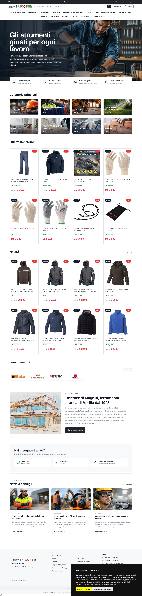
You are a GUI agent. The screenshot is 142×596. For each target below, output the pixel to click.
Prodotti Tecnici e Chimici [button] (104, 12)
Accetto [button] (79, 589)
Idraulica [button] (55, 17)
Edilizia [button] (75, 17)
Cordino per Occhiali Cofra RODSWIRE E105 (84, 229)
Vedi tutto (128, 143)
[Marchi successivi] (130, 369)
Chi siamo (80, 558)
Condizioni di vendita (83, 561)
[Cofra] (56, 376)
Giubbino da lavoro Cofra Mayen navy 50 (55, 180)
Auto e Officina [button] (125, 12)
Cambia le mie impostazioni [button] (103, 589)
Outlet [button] (65, 17)
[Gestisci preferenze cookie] (1, 595)
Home (54, 558)
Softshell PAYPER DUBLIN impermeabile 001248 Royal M (115, 339)
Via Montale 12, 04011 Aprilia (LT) (22, 567)
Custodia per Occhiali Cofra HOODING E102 (116, 229)
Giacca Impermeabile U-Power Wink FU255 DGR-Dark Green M (22, 290)
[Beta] (18, 376)
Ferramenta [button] (42, 17)
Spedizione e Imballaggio (60, 568)
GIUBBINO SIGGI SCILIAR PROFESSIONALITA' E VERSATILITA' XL (23, 339)
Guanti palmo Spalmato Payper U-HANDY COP (117, 180)
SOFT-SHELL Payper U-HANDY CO (22, 229)
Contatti (54, 561)
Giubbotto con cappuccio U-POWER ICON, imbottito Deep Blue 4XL (86, 291)
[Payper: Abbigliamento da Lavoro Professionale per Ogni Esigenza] (75, 376)
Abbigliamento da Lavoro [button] (39, 12)
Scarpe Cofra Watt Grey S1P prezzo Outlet (84, 180)
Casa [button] (88, 12)
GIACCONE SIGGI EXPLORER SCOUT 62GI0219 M (117, 290)
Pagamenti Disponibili (59, 565)
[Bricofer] (37, 376)
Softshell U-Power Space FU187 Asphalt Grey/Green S (54, 290)
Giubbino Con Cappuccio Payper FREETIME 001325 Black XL (86, 339)
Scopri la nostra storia (75, 430)
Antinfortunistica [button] (17, 12)
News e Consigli (57, 571)
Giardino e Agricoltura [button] (73, 12)
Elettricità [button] (86, 17)
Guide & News (99, 17)
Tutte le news (126, 484)
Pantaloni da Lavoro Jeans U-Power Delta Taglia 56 (22, 180)
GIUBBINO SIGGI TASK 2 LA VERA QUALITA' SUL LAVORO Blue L (53, 339)
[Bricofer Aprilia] (20, 6)
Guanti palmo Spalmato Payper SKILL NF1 (54, 229)
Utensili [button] (56, 12)
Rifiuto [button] (88, 589)
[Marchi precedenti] (126, 369)
